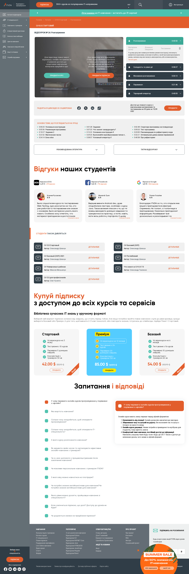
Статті (38, 551)
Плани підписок (41, 540)
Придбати (172, 108)
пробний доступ (90, 13)
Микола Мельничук (58, 270)
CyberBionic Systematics (104, 540)
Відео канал (40, 548)
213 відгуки (50, 184)
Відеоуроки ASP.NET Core (75, 540)
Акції (97, 548)
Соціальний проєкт (132, 543)
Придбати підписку (101, 75)
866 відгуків (153, 184)
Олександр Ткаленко (138, 270)
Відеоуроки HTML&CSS (74, 546)
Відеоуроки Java (72, 543)
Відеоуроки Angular (73, 551)
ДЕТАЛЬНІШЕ (93, 247)
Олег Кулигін (55, 281)
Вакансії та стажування (104, 538)
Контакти (129, 535)
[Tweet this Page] (86, 108)
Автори (128, 540)
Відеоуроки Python (72, 535)
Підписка (14, 559)
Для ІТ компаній (101, 535)
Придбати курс (57, 75)
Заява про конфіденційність (64, 566)
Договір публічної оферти (87, 566)
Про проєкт (130, 533)
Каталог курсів (41, 535)
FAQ (127, 538)
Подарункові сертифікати (45, 543)
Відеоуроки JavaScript (74, 548)
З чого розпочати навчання (76, 533)
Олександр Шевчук (58, 248)
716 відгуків (102, 184)
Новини (98, 551)
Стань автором (101, 533)
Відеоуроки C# (71, 538)
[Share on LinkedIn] (92, 108)
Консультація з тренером (45, 533)
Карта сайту (104, 566)
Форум (38, 553)
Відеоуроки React (72, 553)
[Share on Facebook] (79, 108)
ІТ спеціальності (42, 538)
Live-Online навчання (43, 546)
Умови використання (43, 566)
